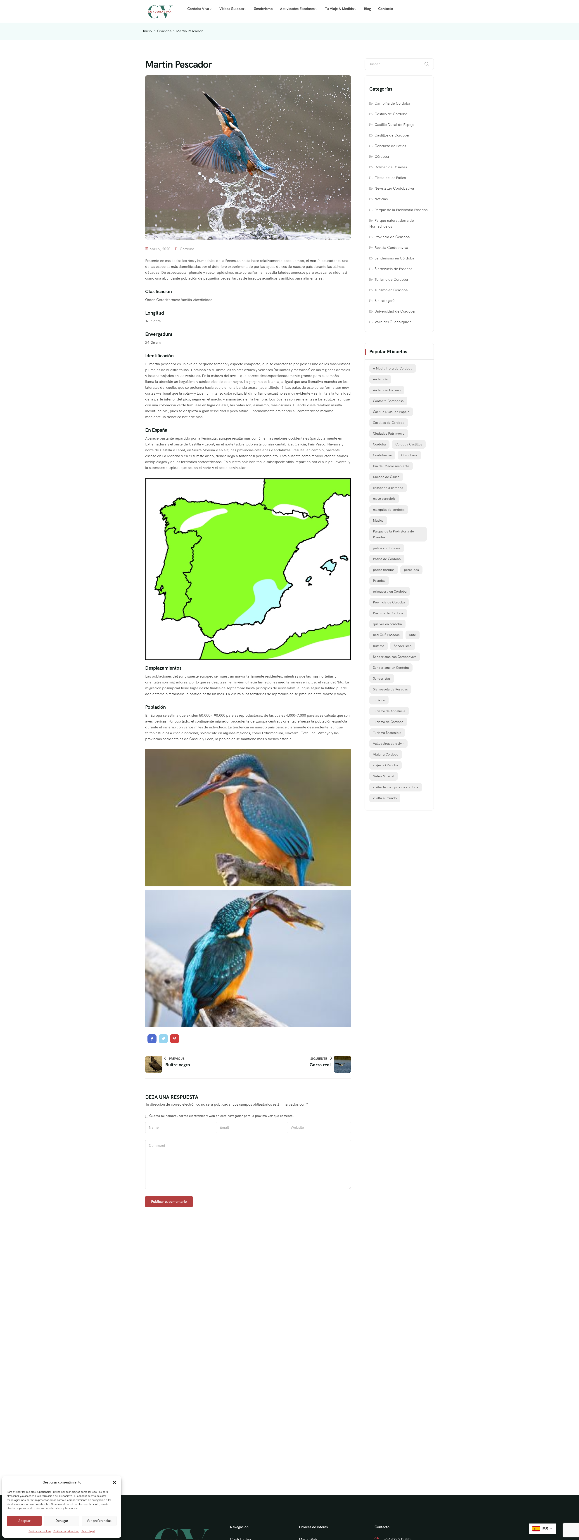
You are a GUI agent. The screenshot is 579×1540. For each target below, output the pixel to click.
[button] (114, 1482)
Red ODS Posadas (386, 635)
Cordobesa (409, 455)
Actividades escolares (297, 8)
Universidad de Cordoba (395, 311)
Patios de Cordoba (387, 559)
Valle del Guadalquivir (393, 322)
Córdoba (164, 31)
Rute (412, 635)
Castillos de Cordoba (392, 135)
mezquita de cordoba (389, 510)
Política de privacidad (66, 1531)
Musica (378, 520)
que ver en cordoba (387, 624)
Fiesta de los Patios (390, 177)
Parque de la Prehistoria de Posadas (393, 534)
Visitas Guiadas (231, 8)
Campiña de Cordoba (392, 103)
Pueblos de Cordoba (388, 613)
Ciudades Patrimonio (388, 433)
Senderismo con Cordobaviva (394, 657)
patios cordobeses (386, 548)
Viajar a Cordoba (386, 754)
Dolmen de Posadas (391, 167)
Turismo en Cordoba (391, 290)
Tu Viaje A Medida (339, 8)
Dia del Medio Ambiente (391, 466)
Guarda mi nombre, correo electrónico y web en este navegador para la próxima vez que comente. (221, 1115)
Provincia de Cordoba (392, 237)
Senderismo (263, 8)
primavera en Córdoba (390, 591)
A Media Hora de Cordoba (392, 368)
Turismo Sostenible (387, 733)
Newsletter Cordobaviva (394, 188)
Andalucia (380, 379)
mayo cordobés (384, 499)
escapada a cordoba (388, 488)
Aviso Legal (88, 1531)
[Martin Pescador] (152, 1038)
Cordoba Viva (198, 8)
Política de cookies (39, 1531)
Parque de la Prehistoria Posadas (401, 209)
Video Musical (383, 776)
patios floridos (383, 570)
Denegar (61, 1521)
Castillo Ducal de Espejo (394, 124)
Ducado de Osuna (386, 477)
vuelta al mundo (385, 798)
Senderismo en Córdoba (394, 258)
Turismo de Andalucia (389, 711)
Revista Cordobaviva (391, 247)
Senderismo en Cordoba (391, 668)
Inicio (147, 31)
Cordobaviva (382, 455)
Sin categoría (385, 300)
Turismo (379, 700)
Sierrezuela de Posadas (393, 268)
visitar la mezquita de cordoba (395, 787)
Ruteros (378, 646)
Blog (367, 8)
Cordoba (379, 444)
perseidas (411, 570)
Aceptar (24, 1521)
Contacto (385, 8)
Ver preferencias (99, 1521)
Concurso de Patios (390, 146)
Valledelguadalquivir (388, 744)
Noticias (381, 199)
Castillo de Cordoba (391, 114)
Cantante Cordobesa (388, 401)
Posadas (379, 581)
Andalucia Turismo (387, 390)
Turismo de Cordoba (391, 279)
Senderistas (382, 678)
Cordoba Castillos (408, 444)
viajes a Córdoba (385, 765)
